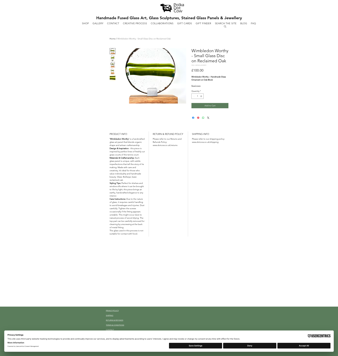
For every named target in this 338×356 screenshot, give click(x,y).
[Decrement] (194, 96)
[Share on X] (208, 117)
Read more (196, 86)
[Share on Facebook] (193, 117)
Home (113, 38)
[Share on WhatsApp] (203, 117)
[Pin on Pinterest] (198, 117)
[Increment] (201, 96)
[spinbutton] (197, 96)
